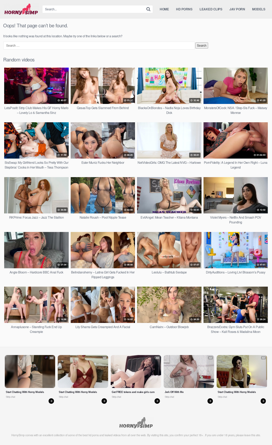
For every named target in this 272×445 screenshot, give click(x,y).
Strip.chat (10, 397)
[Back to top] (261, 432)
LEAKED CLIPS (211, 9)
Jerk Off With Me (174, 392)
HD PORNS (184, 9)
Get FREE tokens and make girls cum (133, 392)
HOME (164, 9)
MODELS (258, 9)
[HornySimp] (21, 9)
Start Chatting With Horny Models (25, 392)
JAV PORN (237, 9)
